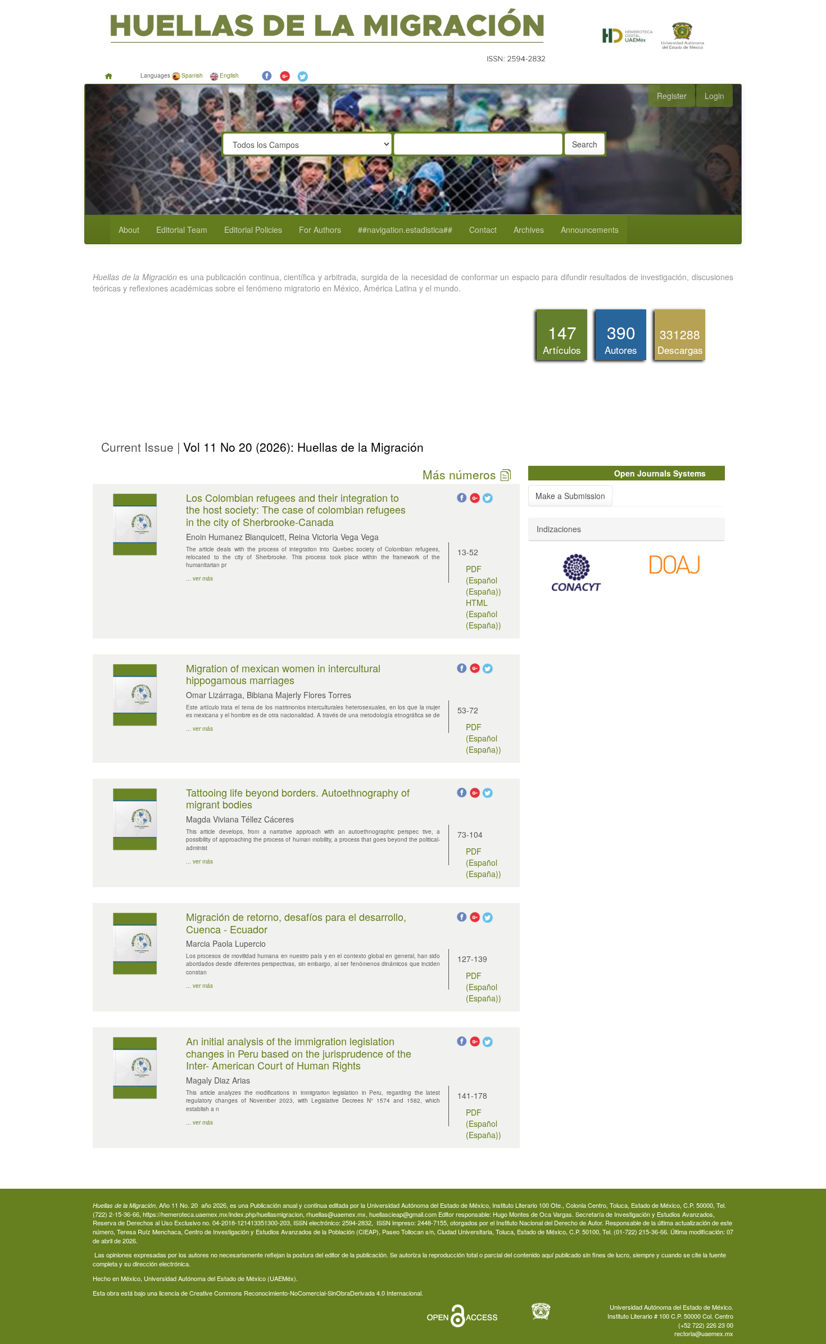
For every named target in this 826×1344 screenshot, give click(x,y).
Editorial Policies (253, 229)
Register (672, 95)
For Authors (320, 229)
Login (714, 95)
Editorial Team (181, 229)
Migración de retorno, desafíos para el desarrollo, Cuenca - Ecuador (296, 922)
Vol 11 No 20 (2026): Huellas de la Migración (302, 446)
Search (584, 144)
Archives (529, 229)
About (129, 229)
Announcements (590, 229)
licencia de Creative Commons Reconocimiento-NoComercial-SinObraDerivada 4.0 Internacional (290, 1292)
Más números (461, 474)
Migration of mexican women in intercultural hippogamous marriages (283, 673)
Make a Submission (570, 495)
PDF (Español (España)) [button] (483, 580)
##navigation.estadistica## (405, 229)
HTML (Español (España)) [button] (483, 614)
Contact (483, 229)
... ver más (199, 578)
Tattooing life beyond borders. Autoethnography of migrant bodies (298, 798)
